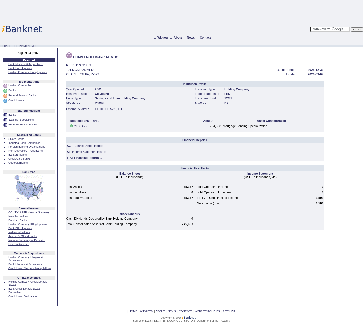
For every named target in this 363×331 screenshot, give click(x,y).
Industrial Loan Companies (24, 142)
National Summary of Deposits (26, 240)
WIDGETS (146, 311)
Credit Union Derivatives (23, 296)
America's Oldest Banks (22, 236)
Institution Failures (19, 232)
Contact (205, 37)
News (191, 37)
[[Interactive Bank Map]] (29, 199)
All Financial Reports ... (86, 158)
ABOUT (160, 311)
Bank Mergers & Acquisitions (25, 64)
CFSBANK (81, 126)
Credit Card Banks (19, 158)
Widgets (163, 37)
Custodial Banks (18, 162)
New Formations (18, 216)
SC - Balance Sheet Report (85, 146)
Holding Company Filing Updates (27, 72)
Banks (12, 90)
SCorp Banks (16, 138)
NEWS (172, 311)
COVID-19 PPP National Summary (29, 212)
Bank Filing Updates (20, 68)
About (178, 37)
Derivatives (15, 292)
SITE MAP (229, 311)
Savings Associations (21, 119)
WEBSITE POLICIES (207, 311)
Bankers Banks (17, 154)
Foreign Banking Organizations (26, 146)
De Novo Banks (17, 220)
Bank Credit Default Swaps (24, 288)
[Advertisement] (203, 11)
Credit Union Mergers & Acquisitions (29, 268)
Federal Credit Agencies (22, 124)
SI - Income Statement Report (86, 152)
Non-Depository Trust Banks (25, 150)
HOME (133, 311)
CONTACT (185, 311)
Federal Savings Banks (22, 95)
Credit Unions (16, 100)
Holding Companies (20, 85)
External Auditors (18, 244)
